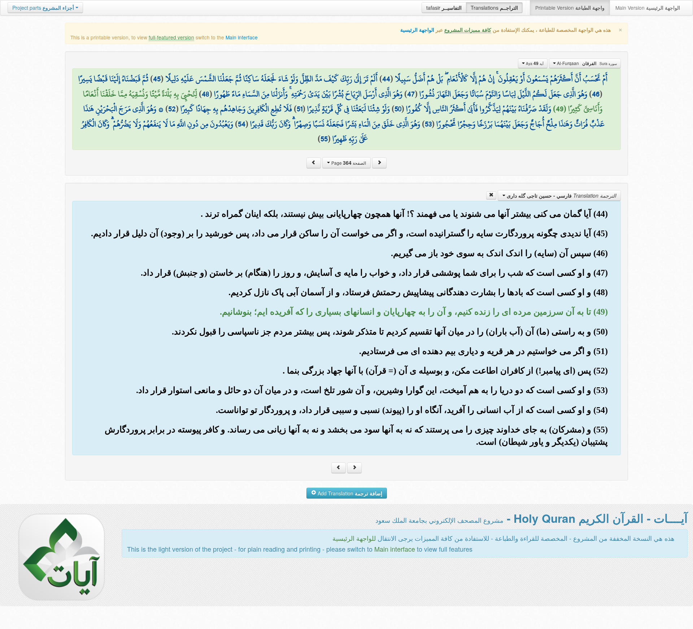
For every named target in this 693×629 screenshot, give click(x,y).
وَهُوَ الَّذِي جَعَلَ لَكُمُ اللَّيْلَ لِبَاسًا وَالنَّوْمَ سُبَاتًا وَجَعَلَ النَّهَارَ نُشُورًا (503, 94)
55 (324, 139)
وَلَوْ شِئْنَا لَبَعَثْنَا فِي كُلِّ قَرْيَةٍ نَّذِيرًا (348, 109)
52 (172, 109)
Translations (494, 7)
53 (428, 124)
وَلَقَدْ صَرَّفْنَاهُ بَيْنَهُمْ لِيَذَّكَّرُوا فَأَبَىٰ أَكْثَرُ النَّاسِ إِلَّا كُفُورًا (478, 109)
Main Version (647, 7)
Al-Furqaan (586, 63)
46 (596, 94)
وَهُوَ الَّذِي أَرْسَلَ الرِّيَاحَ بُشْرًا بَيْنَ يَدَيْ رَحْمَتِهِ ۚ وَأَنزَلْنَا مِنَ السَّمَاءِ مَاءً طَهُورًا (308, 94)
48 (205, 94)
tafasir (444, 7)
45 (157, 79)
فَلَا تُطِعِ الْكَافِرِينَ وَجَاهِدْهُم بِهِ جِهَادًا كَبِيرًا (236, 109)
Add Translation (349, 493)
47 (411, 94)
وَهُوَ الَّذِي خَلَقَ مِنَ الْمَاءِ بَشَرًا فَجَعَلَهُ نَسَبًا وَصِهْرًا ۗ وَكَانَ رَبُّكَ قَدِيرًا (335, 124)
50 (398, 109)
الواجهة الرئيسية (417, 29)
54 (241, 124)
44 (386, 79)
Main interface (242, 37)
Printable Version (570, 7)
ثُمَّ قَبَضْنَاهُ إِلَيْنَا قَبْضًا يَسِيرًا (113, 79)
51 (299, 109)
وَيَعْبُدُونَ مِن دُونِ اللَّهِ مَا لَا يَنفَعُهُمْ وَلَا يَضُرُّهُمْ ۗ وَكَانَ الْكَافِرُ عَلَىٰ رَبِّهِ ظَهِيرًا (224, 131)
